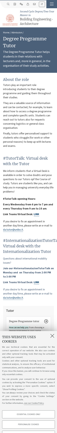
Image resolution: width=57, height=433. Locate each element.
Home (6, 32)
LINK (36, 214)
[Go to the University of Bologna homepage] (10, 20)
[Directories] (14, 4)
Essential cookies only (28, 414)
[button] (51, 4)
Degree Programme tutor (24, 321)
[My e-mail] (34, 4)
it (42, 4)
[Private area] (27, 4)
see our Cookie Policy (34, 403)
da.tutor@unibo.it (13, 230)
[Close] (52, 335)
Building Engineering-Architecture (37, 18)
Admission (16, 32)
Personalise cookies (28, 424)
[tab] (42, 4)
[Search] (8, 4)
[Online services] (21, 4)
